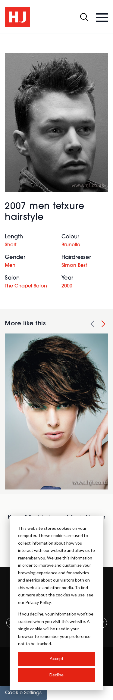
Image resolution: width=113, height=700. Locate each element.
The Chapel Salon (26, 286)
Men (10, 265)
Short (10, 245)
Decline (56, 674)
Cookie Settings (23, 693)
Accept (57, 658)
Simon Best (74, 265)
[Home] (17, 17)
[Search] (84, 17)
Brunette (70, 245)
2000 (66, 286)
